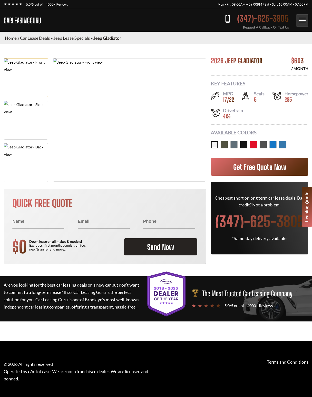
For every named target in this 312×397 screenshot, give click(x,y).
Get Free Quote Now (259, 167)
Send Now (160, 246)
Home (11, 38)
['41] (224, 144)
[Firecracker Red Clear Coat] (253, 144)
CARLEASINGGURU (22, 20)
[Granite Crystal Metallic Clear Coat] (263, 144)
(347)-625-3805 (263, 18)
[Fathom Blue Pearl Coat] (282, 144)
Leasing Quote (306, 207)
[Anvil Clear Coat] (234, 144)
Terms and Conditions (287, 362)
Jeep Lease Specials (71, 38)
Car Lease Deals (35, 38)
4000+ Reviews (57, 4)
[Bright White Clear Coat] (214, 144)
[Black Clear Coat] (243, 144)
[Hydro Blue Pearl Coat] (273, 144)
